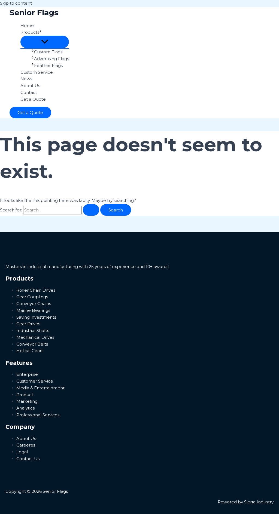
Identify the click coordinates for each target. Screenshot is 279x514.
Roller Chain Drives (35, 290)
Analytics (25, 408)
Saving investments (36, 317)
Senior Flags (34, 12)
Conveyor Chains (33, 303)
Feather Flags (48, 65)
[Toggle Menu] (44, 42)
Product (24, 394)
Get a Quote (33, 99)
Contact (28, 92)
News (26, 78)
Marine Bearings (33, 310)
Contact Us (28, 458)
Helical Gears (29, 350)
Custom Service (36, 72)
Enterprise (27, 374)
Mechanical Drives (35, 337)
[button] (40, 32)
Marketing (27, 401)
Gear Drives (28, 323)
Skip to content (16, 3)
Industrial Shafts (32, 330)
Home (27, 25)
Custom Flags (48, 51)
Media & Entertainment (40, 387)
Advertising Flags (51, 58)
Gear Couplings (32, 296)
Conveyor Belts (32, 344)
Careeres (25, 445)
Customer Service (34, 381)
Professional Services (37, 414)
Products (29, 32)
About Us (30, 85)
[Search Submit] (91, 210)
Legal (22, 451)
